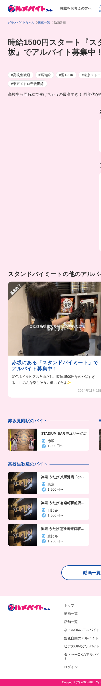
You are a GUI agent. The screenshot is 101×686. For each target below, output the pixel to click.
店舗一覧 (71, 622)
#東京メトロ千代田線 (27, 84)
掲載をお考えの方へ (76, 8)
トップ (69, 605)
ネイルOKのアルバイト (82, 630)
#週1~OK (66, 75)
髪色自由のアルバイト (81, 638)
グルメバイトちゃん (21, 22)
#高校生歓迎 (20, 75)
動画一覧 (44, 22)
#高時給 (44, 75)
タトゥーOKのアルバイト (82, 657)
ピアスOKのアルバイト (82, 646)
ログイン (71, 667)
